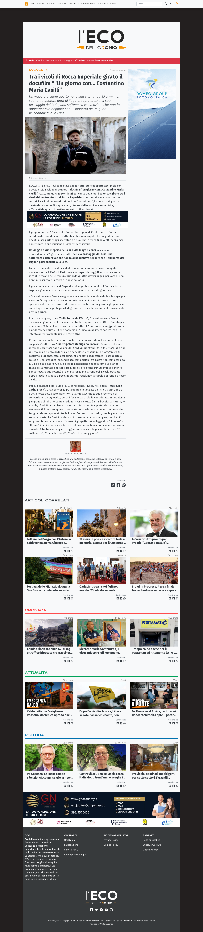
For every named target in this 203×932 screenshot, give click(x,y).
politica (34, 735)
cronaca (35, 610)
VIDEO (172, 3)
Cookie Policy (111, 844)
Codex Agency (150, 849)
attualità (36, 672)
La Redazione (71, 844)
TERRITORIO (83, 4)
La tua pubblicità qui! (75, 854)
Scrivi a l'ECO (71, 849)
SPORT (93, 4)
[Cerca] (166, 3)
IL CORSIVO (103, 4)
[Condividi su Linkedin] (113, 484)
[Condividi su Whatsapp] (124, 484)
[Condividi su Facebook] (119, 484)
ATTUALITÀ (61, 4)
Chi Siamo (69, 840)
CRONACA (41, 4)
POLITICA (51, 4)
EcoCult (37, 69)
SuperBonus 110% (152, 844)
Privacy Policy (111, 840)
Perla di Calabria (151, 840)
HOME (32, 4)
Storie (113, 4)
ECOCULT (72, 4)
